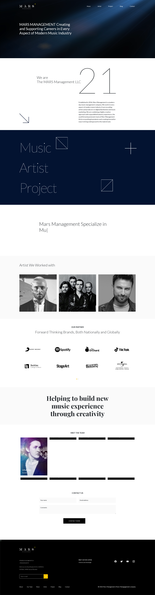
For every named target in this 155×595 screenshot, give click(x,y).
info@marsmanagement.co (26, 560)
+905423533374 (24, 563)
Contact (132, 6)
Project (110, 6)
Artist (99, 6)
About (21, 587)
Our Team (29, 587)
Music (89, 6)
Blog (121, 6)
